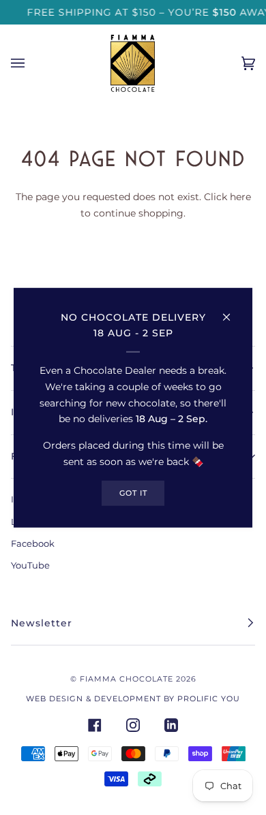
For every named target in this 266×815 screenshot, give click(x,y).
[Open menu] (31, 63)
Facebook (33, 543)
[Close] (232, 310)
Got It (133, 492)
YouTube (30, 565)
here (240, 197)
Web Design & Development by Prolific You (133, 698)
